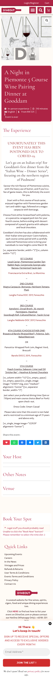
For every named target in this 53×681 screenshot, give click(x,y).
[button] (32, 10)
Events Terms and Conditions (19, 576)
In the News (10, 561)
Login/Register (31, 3)
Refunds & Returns (13, 569)
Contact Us (10, 584)
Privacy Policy (11, 580)
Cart (47, 3)
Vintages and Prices (14, 565)
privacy (34, 671)
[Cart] (48, 10)
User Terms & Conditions (16, 572)
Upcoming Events (13, 554)
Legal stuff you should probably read (25, 528)
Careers (8, 558)
